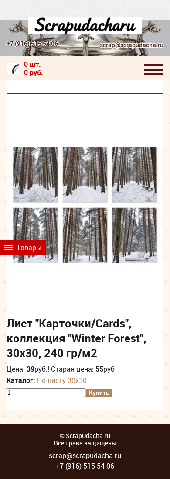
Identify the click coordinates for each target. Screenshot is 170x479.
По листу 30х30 (62, 380)
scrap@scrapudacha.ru (131, 45)
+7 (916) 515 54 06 (32, 43)
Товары (28, 247)
